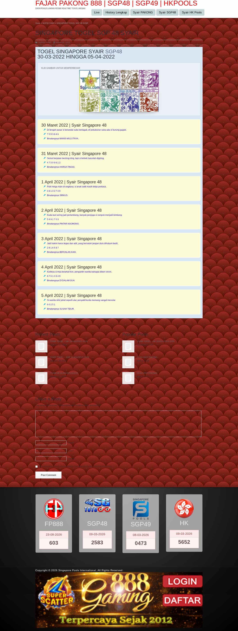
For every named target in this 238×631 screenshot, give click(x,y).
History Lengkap (116, 12)
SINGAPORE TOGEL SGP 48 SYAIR (87, 32)
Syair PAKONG (143, 12)
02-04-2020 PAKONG (147, 357)
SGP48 (113, 51)
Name (71, 443)
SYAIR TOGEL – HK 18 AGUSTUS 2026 (69, 341)
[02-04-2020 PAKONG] (128, 362)
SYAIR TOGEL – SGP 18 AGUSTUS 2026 (69, 357)
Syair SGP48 (167, 12)
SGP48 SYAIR (44, 42)
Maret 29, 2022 (63, 42)
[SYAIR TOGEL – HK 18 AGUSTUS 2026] (41, 346)
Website (71, 459)
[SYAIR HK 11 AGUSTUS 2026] (41, 378)
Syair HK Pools (192, 12)
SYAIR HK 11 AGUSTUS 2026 (64, 373)
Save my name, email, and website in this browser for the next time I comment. (75, 466)
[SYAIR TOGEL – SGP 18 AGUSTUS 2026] (41, 362)
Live (96, 12)
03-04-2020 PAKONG (147, 373)
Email (71, 451)
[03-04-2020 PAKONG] (128, 378)
